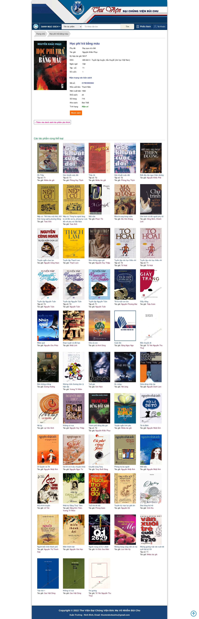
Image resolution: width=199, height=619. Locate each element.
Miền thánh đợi (68, 546)
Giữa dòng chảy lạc (147, 384)
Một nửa (92, 216)
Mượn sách (76, 113)
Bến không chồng (44, 384)
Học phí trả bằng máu (59, 33)
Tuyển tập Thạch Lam (71, 260)
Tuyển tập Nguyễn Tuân (46, 301)
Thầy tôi (92, 175)
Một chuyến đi (145, 342)
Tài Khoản (161, 26)
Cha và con (93, 342)
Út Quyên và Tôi (43, 466)
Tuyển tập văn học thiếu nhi (125, 260)
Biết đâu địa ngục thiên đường (152, 175)
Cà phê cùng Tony (96, 466)
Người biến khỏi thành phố (47, 546)
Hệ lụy (39, 425)
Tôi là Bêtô (144, 425)
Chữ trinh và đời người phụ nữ (151, 216)
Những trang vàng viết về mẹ (125, 546)
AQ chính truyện (43, 505)
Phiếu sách (145, 26)
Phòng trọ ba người (121, 466)
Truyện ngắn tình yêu (122, 425)
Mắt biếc (143, 466)
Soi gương (93, 590)
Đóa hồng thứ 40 (146, 505)
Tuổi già (92, 384)
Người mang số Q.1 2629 (98, 546)
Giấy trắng (144, 301)
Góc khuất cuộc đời (70, 175)
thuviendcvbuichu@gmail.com (115, 615)
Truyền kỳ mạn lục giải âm (124, 505)
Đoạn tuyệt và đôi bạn (71, 342)
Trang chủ (40, 33)
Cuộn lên (117, 342)
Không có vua (68, 425)
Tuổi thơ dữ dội (94, 505)
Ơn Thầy (40, 175)
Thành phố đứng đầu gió (98, 425)
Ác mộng (117, 384)
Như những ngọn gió (97, 260)
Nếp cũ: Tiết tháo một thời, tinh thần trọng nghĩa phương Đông (49, 217)
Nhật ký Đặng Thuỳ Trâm (73, 505)
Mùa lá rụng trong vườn (123, 216)
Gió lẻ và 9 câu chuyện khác (74, 466)
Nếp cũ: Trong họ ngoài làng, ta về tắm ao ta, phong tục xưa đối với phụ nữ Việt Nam (75, 219)
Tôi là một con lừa (121, 301)
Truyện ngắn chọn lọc (45, 260)
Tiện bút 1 (41, 590)
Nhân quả (41, 342)
